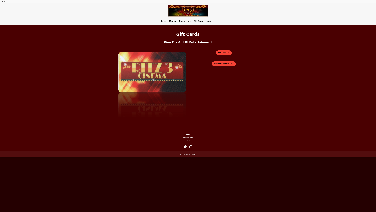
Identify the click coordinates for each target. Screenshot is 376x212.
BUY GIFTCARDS (223, 52)
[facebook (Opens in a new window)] (2, 1)
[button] (152, 83)
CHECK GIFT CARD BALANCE (223, 63)
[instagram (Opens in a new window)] (5, 1)
